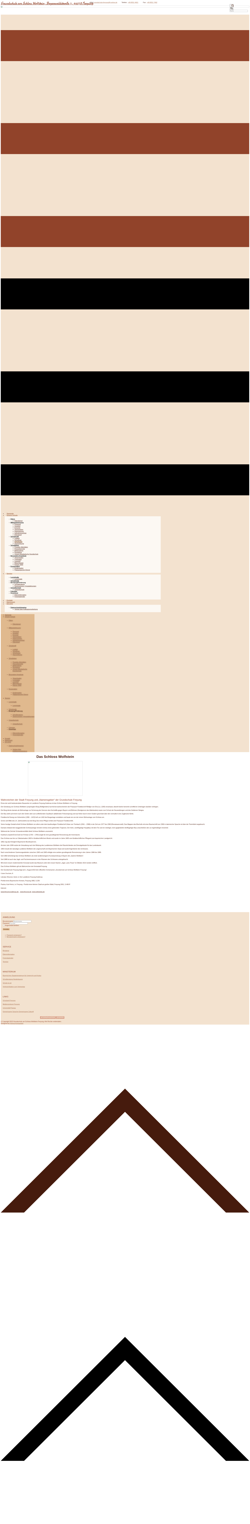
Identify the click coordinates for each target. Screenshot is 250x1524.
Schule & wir (7, 983)
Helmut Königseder (16, 1023)
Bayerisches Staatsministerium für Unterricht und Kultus (22, 975)
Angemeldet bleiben (12, 925)
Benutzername (8, 921)
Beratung (6, 950)
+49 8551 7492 (152, 2)
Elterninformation (9, 954)
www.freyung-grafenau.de (10, 892)
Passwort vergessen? (14, 935)
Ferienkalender (8, 958)
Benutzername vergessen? (16, 937)
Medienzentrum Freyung (11, 1004)
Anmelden (6, 929)
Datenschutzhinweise (47, 1017)
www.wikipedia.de (38, 892)
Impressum (60, 1017)
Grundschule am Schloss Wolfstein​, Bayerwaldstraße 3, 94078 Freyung (47, 3)
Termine (5, 962)
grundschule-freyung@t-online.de (105, 2)
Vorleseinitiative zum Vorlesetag (14, 987)
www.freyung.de (25, 892)
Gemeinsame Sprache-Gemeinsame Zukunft (18, 1011)
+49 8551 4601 (133, 2)
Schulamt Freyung (9, 1000)
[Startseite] (125, 7)
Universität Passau (9, 1008)
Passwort (6, 923)
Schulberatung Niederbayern (13, 979)
